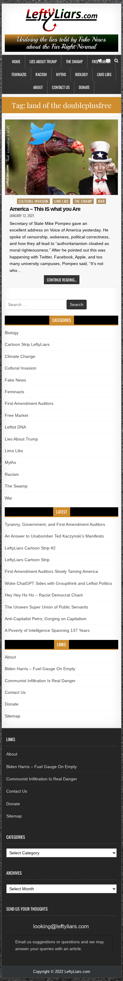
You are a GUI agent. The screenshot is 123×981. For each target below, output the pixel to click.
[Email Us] (108, 60)
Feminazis (19, 74)
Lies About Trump (43, 61)
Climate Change (20, 356)
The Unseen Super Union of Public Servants (46, 607)
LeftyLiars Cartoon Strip (27, 559)
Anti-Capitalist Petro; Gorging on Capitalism (46, 618)
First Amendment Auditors (29, 403)
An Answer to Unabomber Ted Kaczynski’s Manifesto (54, 536)
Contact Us (61, 87)
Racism (41, 74)
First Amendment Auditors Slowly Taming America (51, 571)
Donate (84, 87)
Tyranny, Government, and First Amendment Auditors (55, 524)
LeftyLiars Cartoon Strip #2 (30, 548)
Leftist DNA (15, 427)
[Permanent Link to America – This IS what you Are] (61, 157)
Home (16, 61)
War (101, 201)
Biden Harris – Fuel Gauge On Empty (40, 668)
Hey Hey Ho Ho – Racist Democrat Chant (44, 595)
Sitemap (12, 716)
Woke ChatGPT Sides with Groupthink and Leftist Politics (58, 583)
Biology (81, 74)
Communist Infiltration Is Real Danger (40, 680)
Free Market (16, 415)
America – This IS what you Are (45, 209)
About (38, 87)
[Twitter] (100, 60)
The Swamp (74, 61)
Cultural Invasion (33, 201)
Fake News (15, 380)
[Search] (116, 60)
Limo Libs (104, 74)
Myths (61, 74)
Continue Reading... (61, 280)
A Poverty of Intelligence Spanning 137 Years (47, 630)
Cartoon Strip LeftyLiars (27, 344)
